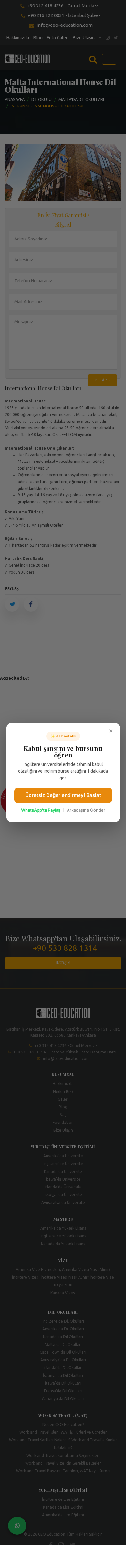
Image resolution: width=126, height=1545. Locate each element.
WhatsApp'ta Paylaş (40, 810)
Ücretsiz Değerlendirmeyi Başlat (63, 795)
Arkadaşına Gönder (86, 810)
